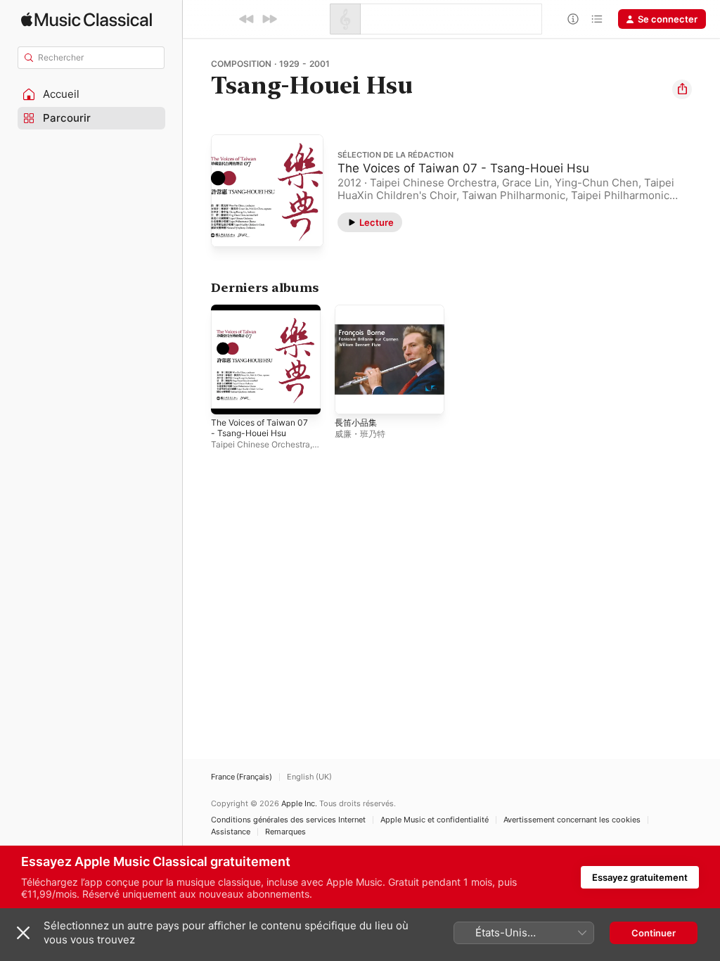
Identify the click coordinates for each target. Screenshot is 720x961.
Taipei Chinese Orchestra (260, 444)
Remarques (285, 832)
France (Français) (241, 777)
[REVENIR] (247, 19)
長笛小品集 (356, 422)
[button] (91, 94)
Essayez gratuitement (640, 877)
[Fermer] (23, 933)
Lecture (376, 222)
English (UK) (309, 777)
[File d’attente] (597, 19)
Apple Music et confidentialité (434, 820)
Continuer (653, 932)
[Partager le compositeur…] (682, 89)
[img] (86, 19)
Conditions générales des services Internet (288, 820)
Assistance (230, 832)
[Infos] (573, 19)
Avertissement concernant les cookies (572, 820)
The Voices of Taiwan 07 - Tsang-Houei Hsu (463, 168)
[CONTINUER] (269, 19)
